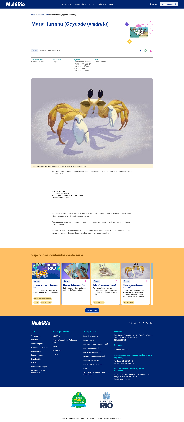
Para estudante (37, 355)
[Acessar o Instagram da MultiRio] (134, 323)
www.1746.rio (124, 379)
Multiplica (56, 350)
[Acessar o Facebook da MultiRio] (143, 323)
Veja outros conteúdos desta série (57, 255)
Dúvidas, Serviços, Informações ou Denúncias (129, 369)
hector (55, 346)
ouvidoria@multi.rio (121, 349)
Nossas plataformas (61, 331)
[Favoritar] (56, 281)
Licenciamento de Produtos (38, 371)
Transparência (89, 331)
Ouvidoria (118, 345)
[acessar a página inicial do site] (15, 4)
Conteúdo (79, 4)
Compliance (88, 340)
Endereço (118, 331)
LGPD (85, 369)
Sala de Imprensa (105, 4)
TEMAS (55, 354)
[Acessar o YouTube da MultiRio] (130, 323)
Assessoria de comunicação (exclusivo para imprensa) (133, 356)
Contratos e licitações (91, 360)
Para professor (36, 351)
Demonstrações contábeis (93, 356)
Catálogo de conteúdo (39, 347)
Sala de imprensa (37, 344)
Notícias (91, 4)
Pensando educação (39, 367)
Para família (36, 359)
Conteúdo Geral (43, 15)
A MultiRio (66, 4)
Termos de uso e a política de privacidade (94, 373)
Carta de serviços (89, 336)
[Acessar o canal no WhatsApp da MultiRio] (147, 323)
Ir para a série (92, 310)
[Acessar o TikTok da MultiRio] (138, 323)
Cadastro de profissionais (93, 365)
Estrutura (34, 340)
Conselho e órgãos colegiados (94, 344)
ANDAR (55, 336)
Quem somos (36, 336)
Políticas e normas (90, 348)
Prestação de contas (91, 352)
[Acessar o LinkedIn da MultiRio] (151, 323)
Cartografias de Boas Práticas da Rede (64, 341)
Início (33, 15)
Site (33, 331)
